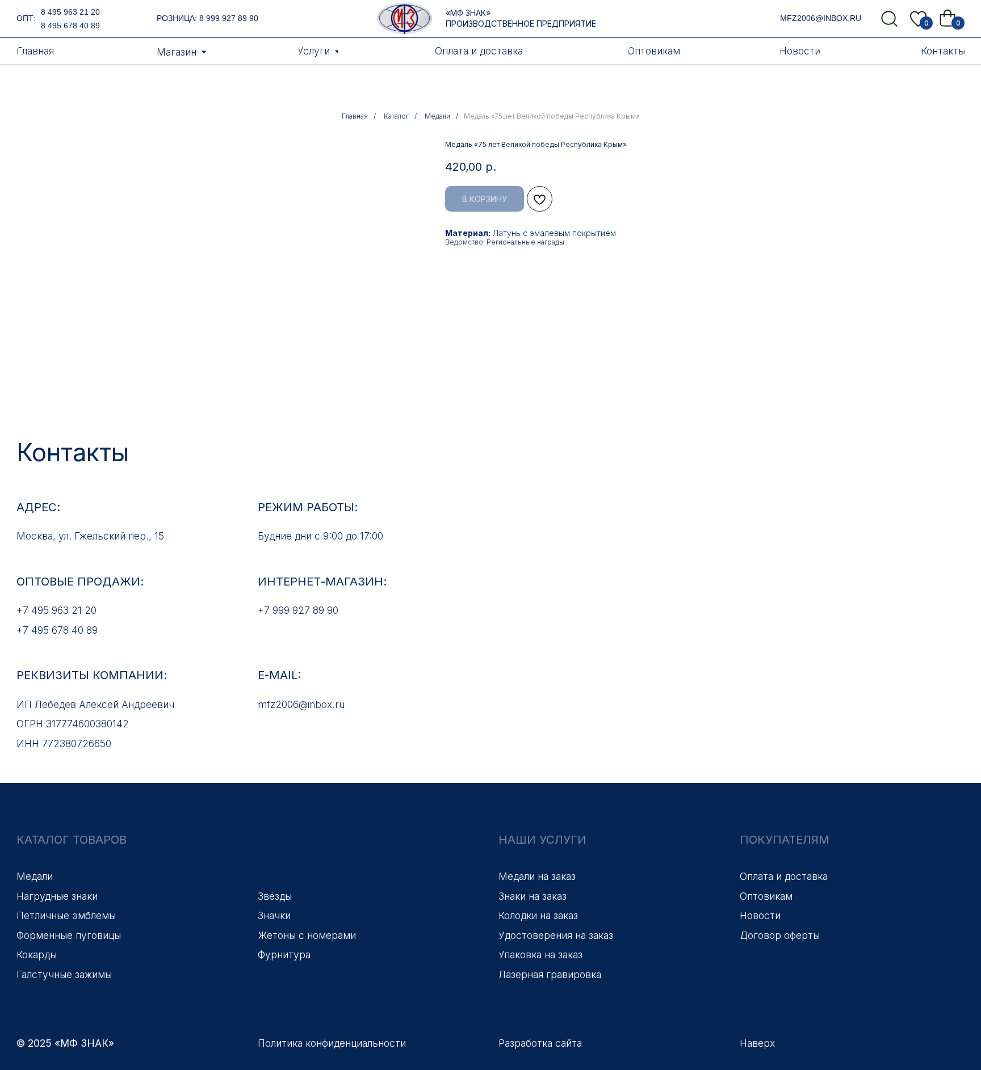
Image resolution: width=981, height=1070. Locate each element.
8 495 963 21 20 (70, 11)
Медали (437, 116)
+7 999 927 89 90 (298, 610)
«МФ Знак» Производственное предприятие (521, 18)
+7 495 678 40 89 (57, 630)
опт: (26, 18)
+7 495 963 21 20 (56, 610)
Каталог (396, 116)
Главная (355, 116)
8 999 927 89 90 (228, 18)
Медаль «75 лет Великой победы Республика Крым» (551, 116)
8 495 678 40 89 (70, 25)
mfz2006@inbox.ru (820, 18)
